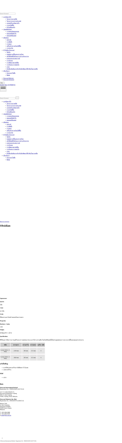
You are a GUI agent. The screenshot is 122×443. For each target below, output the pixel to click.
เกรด (8, 67)
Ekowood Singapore (8, 79)
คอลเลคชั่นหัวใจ (11, 33)
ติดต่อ (8, 75)
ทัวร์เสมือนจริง (11, 27)
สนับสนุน (6, 37)
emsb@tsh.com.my (6, 415)
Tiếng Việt (7, 85)
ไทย (2, 83)
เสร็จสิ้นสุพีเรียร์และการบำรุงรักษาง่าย (18, 56)
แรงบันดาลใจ (7, 17)
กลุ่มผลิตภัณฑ (7, 29)
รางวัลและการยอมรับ (13, 64)
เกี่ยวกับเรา (6, 71)
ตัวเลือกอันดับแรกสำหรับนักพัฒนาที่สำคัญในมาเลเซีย (22, 69)
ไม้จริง (8, 52)
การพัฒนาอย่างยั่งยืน (13, 62)
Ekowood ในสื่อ (11, 73)
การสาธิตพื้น (10, 25)
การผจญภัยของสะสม (13, 31)
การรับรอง (10, 60)
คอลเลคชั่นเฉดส (11, 35)
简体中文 (12, 85)
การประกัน (10, 48)
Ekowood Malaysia (8, 78)
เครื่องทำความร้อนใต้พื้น (14, 46)
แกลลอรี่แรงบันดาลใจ (13, 23)
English (2, 85)
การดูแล (9, 44)
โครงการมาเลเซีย (12, 19)
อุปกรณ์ (9, 39)
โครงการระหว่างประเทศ (14, 21)
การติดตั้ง (9, 42)
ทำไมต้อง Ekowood (8, 50)
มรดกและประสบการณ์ (13, 58)
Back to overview (4, 221)
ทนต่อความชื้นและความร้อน (15, 54)
